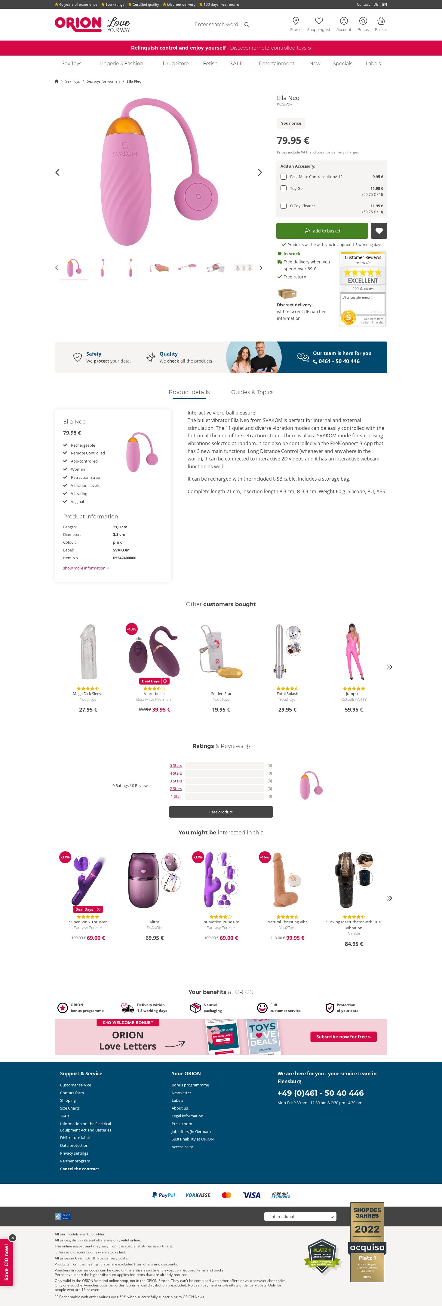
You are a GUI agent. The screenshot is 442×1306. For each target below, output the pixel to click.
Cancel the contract (79, 1168)
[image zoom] (159, 172)
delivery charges (345, 152)
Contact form (72, 1092)
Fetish (210, 63)
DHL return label (75, 1137)
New (315, 63)
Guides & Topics (252, 392)
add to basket (326, 231)
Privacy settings (74, 1153)
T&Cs (64, 1116)
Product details (189, 392)
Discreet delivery (180, 4)
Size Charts (70, 1108)
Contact (363, 4)
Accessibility (182, 1147)
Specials (342, 63)
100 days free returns (221, 4)
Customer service (75, 1085)
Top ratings (114, 4)
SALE (236, 63)
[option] (159, 172)
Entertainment (276, 63)
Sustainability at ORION (193, 1139)
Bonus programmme (190, 1085)
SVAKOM (285, 105)
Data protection (74, 1145)
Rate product (221, 812)
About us (180, 1108)
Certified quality (145, 4)
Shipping (68, 1100)
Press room (182, 1123)
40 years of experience (77, 4)
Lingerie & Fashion (121, 63)
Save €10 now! (6, 1262)
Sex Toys (71, 63)
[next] (389, 667)
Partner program (75, 1161)
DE (375, 4)
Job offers (191, 1131)
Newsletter (181, 1092)
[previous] (53, 667)
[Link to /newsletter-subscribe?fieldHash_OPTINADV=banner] (221, 1036)
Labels (373, 63)
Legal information (187, 1116)
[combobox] (202, 24)
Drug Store (176, 63)
